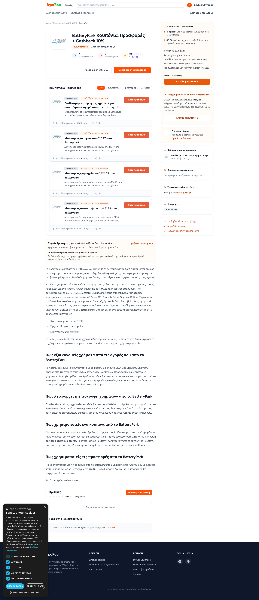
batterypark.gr (109, 273)
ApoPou (52, 554)
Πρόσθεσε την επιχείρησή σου (104, 564)
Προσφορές (130, 88)
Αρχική (48, 23)
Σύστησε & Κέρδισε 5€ (201, 13)
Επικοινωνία (95, 569)
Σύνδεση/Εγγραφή (203, 5)
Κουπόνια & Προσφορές (82, 13)
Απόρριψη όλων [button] (35, 586)
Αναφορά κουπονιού (187, 118)
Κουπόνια (113, 88)
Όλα (101, 87)
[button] (25, 592)
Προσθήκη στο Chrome (96, 70)
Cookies (137, 574)
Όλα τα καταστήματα (56, 13)
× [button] (44, 507)
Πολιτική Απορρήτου (143, 569)
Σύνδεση (110, 527)
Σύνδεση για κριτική (139, 492)
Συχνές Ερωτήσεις (142, 560)
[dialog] (25, 550)
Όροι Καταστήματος (101, 47)
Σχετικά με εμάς (97, 560)
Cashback (145, 88)
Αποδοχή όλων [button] (15, 586)
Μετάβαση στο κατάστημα (132, 70)
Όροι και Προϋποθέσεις (144, 564)
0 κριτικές (133, 57)
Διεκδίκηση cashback (187, 81)
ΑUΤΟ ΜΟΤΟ (71, 23)
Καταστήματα (58, 23)
